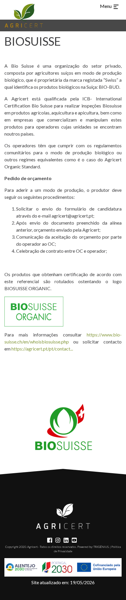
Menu (106, 6)
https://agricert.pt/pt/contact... (42, 348)
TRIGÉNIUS (101, 546)
